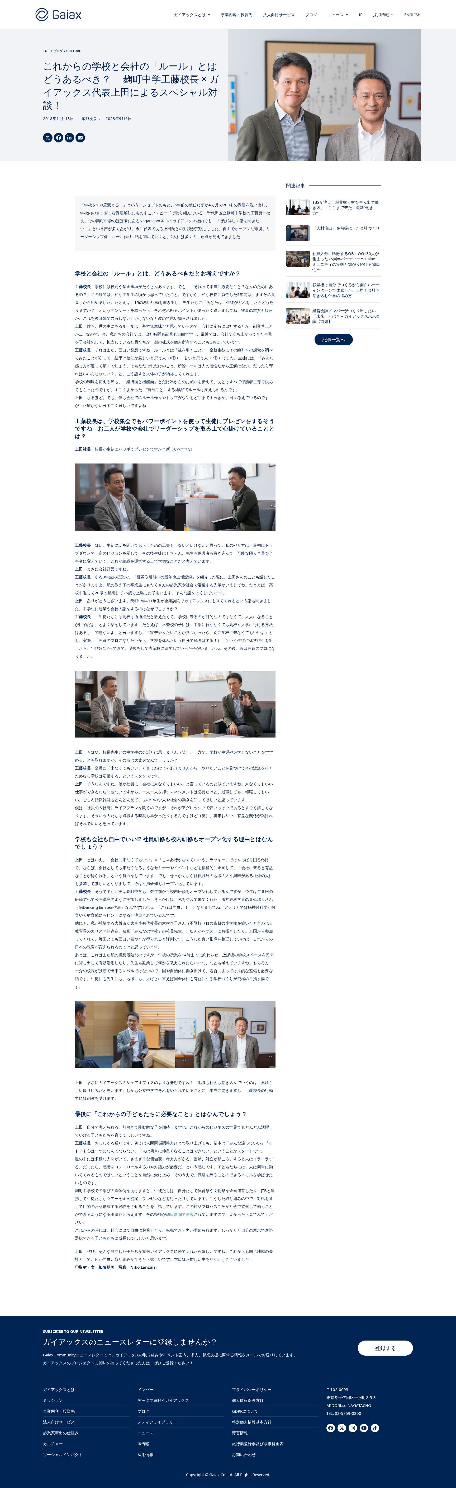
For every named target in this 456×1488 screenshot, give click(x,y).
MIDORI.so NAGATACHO (348, 1405)
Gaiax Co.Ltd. (221, 1474)
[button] (48, 137)
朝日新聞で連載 (180, 1214)
